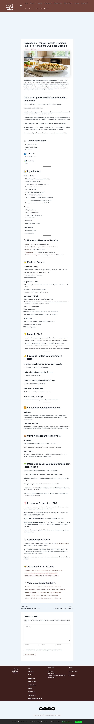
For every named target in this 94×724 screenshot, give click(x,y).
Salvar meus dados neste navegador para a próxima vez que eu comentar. (44, 650)
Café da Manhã (68, 3)
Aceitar (78, 721)
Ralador (27, 249)
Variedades (28, 9)
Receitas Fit (84, 3)
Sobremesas (47, 3)
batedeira (34, 246)
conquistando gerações (62, 543)
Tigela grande (29, 252)
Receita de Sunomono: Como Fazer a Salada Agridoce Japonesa (43, 592)
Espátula (27, 255)
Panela (27, 244)
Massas (77, 3)
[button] (21, 6)
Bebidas (40, 3)
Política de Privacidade (41, 9)
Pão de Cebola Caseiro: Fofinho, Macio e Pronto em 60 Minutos (43, 598)
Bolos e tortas (57, 3)
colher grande (36, 255)
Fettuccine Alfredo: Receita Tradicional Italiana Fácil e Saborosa (43, 586)
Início (26, 3)
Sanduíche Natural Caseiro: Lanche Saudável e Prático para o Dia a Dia (45, 589)
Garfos (27, 246)
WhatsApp (72, 675)
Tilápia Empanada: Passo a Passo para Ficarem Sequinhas (41, 595)
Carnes (32, 3)
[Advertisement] (47, 23)
